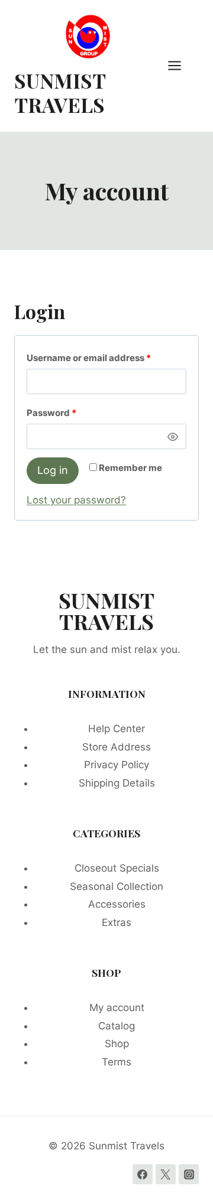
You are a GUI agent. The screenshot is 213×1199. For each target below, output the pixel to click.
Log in (52, 470)
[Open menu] (180, 66)
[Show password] (172, 436)
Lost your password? (76, 500)
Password (71, 412)
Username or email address (106, 357)
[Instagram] (189, 1174)
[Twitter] (166, 1174)
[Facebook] (143, 1174)
